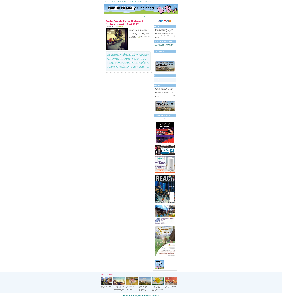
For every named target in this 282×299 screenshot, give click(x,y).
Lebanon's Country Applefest (140, 62)
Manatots (109, 63)
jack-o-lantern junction (142, 61)
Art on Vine (110, 54)
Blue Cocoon (116, 54)
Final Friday (133, 58)
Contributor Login (141, 297)
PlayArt (109, 66)
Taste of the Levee (117, 67)
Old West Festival (117, 65)
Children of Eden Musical (134, 54)
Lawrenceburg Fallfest (127, 62)
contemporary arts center (113, 57)
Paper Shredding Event (128, 65)
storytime (109, 67)
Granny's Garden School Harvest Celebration (126, 59)
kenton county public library (114, 62)
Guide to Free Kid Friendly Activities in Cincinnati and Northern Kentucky (119, 288)
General (115, 53)
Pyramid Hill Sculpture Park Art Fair (120, 66)
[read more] (140, 37)
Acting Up (132, 53)
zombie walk (114, 69)
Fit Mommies (139, 58)
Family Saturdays (125, 58)
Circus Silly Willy (131, 55)
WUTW (120, 53)
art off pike (145, 53)
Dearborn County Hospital (127, 57)
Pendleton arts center (139, 65)
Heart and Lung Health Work (127, 61)
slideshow (142, 66)
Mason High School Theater (119, 63)
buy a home (165, 44)
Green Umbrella (116, 61)
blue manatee (123, 54)
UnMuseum (125, 67)
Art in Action (138, 53)
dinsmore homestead (139, 57)
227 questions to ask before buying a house (164, 46)
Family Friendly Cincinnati (141, 9)
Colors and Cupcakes (141, 55)
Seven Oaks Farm (134, 66)
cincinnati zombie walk (115, 55)
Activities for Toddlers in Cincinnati (130, 288)
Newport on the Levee (133, 63)
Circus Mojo (124, 55)
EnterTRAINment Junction (114, 58)
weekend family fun (133, 67)
